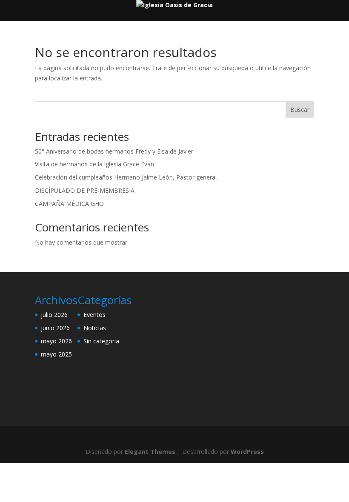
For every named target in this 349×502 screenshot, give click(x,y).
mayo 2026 (56, 341)
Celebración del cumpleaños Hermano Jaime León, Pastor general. (126, 177)
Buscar (299, 110)
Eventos (94, 315)
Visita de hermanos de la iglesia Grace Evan (94, 164)
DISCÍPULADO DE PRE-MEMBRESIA (84, 190)
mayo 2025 (56, 354)
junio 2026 (55, 328)
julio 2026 (54, 315)
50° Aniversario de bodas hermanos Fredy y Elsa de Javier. (115, 151)
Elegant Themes (150, 452)
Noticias (94, 328)
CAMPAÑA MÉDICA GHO (69, 204)
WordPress (247, 452)
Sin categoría (101, 341)
